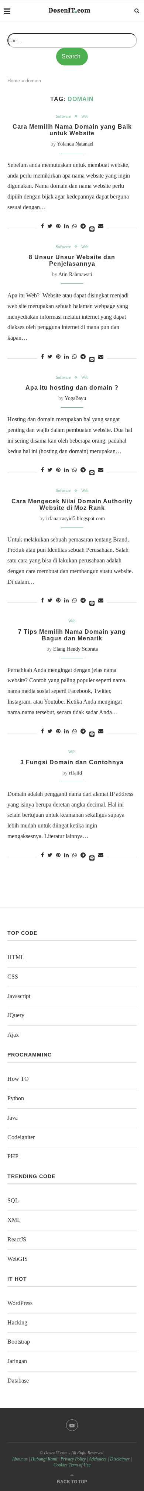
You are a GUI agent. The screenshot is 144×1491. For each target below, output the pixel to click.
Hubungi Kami (44, 1459)
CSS (12, 976)
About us (20, 1459)
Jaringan (17, 1361)
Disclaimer (120, 1459)
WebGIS (17, 1259)
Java (12, 1118)
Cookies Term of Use (72, 1464)
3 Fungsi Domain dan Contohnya (72, 762)
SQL (13, 1200)
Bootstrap (18, 1341)
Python (15, 1098)
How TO (18, 1079)
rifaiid (75, 773)
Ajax (13, 1034)
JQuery (15, 1015)
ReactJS (16, 1239)
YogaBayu (75, 398)
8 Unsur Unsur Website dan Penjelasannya (72, 260)
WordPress (19, 1303)
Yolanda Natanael (75, 144)
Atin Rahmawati (75, 274)
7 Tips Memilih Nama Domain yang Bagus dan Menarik (72, 635)
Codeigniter (21, 1137)
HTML (15, 957)
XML (14, 1220)
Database (18, 1380)
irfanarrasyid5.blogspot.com (75, 518)
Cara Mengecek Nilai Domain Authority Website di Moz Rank (72, 504)
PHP (12, 1156)
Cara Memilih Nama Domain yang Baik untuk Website (72, 130)
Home (13, 80)
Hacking (17, 1322)
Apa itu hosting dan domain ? (72, 388)
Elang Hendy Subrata (75, 649)
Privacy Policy (73, 1459)
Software (63, 116)
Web (85, 116)
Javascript (18, 996)
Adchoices (98, 1459)
